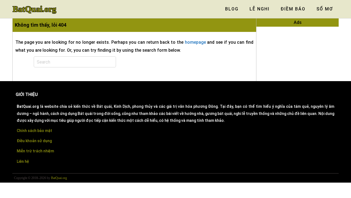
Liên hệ (23, 161)
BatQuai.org (34, 9)
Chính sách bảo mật (34, 130)
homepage (195, 42)
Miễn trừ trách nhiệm (35, 151)
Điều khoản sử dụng (34, 141)
